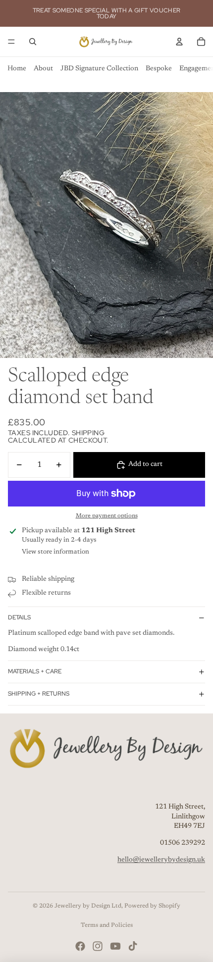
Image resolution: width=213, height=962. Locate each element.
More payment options (107, 516)
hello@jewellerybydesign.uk (161, 860)
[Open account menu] (179, 41)
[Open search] (33, 41)
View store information (55, 552)
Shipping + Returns (38, 694)
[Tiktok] (133, 946)
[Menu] (11, 41)
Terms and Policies (107, 925)
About (43, 68)
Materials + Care (34, 671)
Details (19, 617)
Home (16, 68)
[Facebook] (80, 946)
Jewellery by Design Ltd (87, 906)
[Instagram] (98, 946)
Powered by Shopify (152, 906)
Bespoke (159, 68)
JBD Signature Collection (99, 68)
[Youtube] (115, 946)
